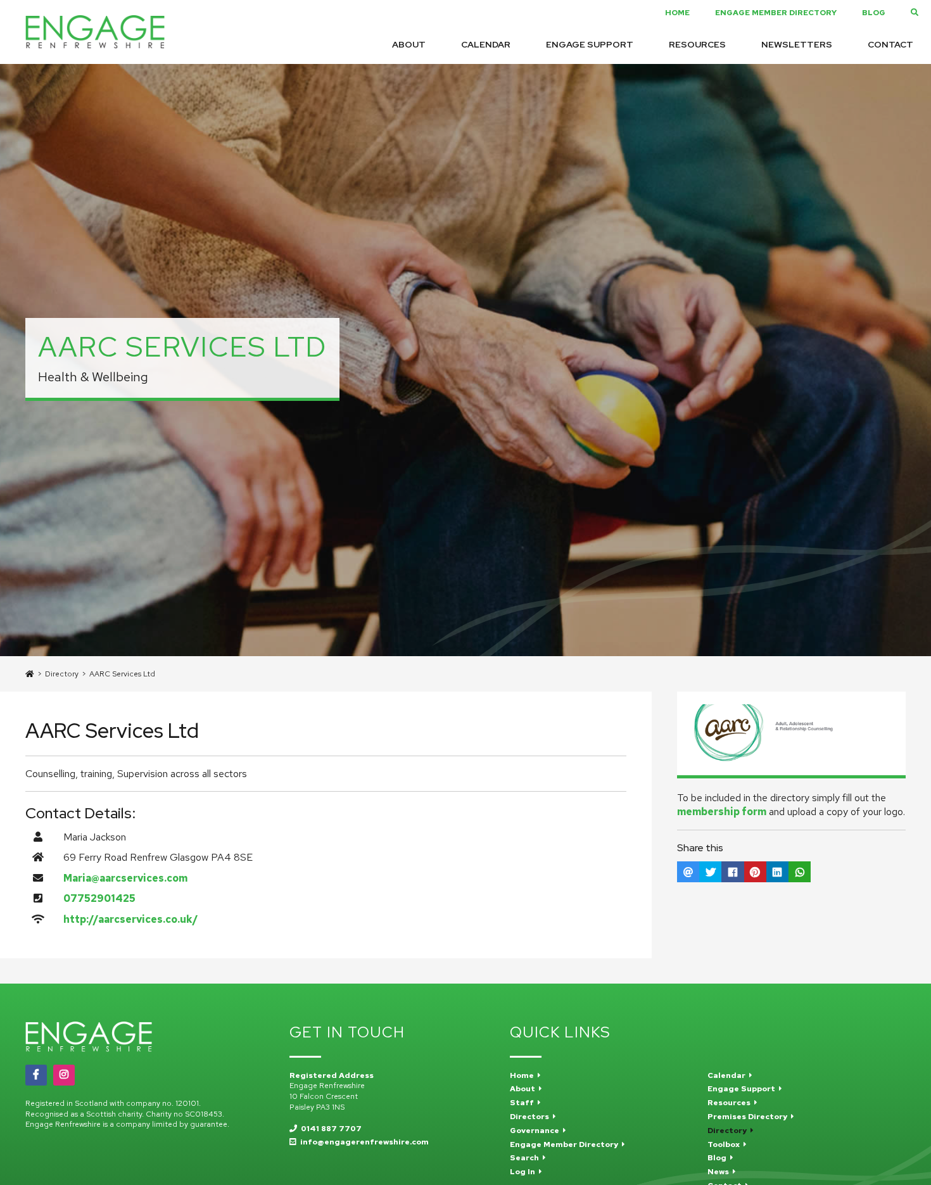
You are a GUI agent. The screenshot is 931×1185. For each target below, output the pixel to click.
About (409, 44)
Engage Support (589, 44)
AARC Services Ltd (122, 674)
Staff (524, 1103)
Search (526, 1158)
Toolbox (725, 1144)
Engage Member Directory (776, 13)
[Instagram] (64, 1075)
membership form (721, 811)
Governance (536, 1130)
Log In (524, 1172)
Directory (62, 674)
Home (677, 13)
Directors (531, 1117)
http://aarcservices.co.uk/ (130, 919)
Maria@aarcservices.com (125, 878)
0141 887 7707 (329, 1129)
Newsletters (796, 44)
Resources (697, 44)
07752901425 (99, 898)
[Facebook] (36, 1075)
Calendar (485, 44)
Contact (890, 44)
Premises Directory (749, 1117)
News (720, 1172)
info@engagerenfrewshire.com (362, 1142)
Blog (873, 13)
